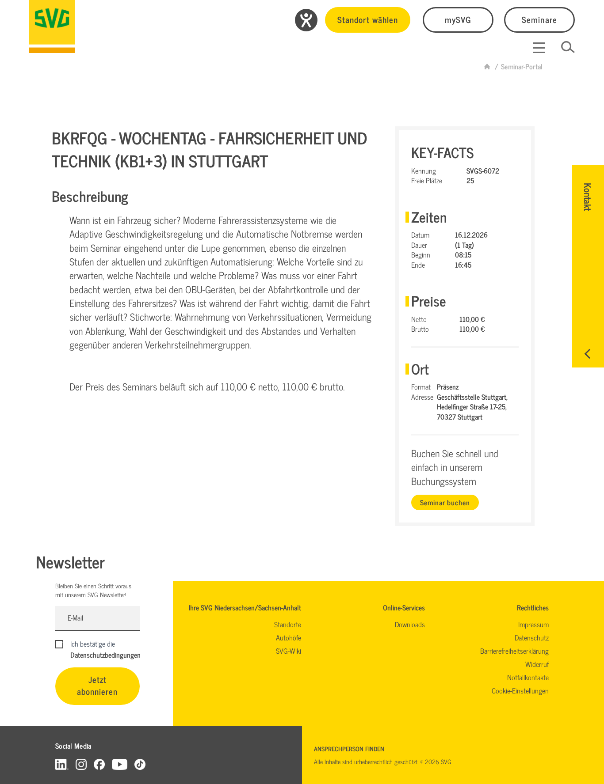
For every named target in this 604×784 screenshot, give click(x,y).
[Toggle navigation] (539, 47)
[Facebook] (99, 764)
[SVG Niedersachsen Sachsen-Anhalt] (487, 66)
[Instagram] (81, 764)
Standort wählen (367, 19)
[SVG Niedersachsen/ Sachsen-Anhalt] (52, 26)
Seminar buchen (445, 502)
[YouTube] (120, 764)
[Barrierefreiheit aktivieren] (306, 20)
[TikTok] (139, 764)
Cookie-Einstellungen (520, 690)
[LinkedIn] (62, 764)
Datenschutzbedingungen (105, 654)
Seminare (539, 19)
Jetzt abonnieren (97, 685)
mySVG (458, 19)
